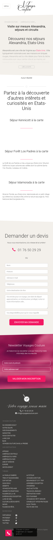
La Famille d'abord (9, 475)
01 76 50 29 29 (27, 411)
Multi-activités (32, 488)
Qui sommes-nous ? (9, 425)
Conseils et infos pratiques (37, 502)
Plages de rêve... (8, 507)
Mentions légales (42, 530)
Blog (4, 441)
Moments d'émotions (10, 491)
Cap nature (6, 480)
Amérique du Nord (9, 456)
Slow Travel (31, 504)
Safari (4, 504)
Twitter (5, 523)
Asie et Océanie (8, 462)
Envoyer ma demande (26, 322)
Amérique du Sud (8, 459)
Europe (5, 464)
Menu (6, 6)
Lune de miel (7, 499)
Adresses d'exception (34, 483)
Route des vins (32, 507)
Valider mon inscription (26, 378)
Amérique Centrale (10, 454)
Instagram (6, 515)
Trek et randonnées (10, 478)
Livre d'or (6, 438)
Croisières (30, 486)
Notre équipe (7, 428)
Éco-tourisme (31, 496)
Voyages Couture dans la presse (15, 443)
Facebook (6, 520)
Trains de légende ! (33, 491)
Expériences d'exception (11, 496)
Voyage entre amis (9, 488)
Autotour (30, 475)
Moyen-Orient (7, 467)
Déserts (5, 486)
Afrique (5, 451)
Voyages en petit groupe (35, 499)
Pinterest (6, 518)
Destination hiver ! (33, 494)
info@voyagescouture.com (27, 413)
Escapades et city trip (35, 480)
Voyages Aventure (33, 478)
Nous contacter (8, 436)
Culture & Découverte (10, 502)
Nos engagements (9, 430)
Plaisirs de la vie (8, 494)
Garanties (6, 433)
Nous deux (6, 483)
